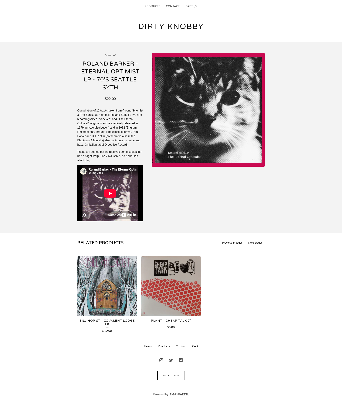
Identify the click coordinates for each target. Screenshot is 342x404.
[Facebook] (180, 360)
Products (152, 6)
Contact (173, 6)
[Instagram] (161, 360)
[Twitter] (171, 360)
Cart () (191, 6)
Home (148, 346)
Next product (255, 242)
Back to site (171, 375)
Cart (195, 346)
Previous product (232, 242)
